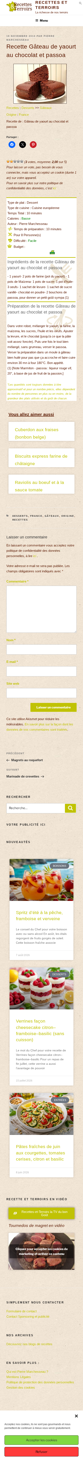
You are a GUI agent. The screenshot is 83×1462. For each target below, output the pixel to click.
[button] (76, 1416)
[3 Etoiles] (15, 161)
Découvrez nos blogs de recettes (29, 1344)
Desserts (27, 108)
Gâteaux (46, 108)
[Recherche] (70, 808)
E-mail (12, 661)
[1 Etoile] (8, 161)
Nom (11, 640)
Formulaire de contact (21, 1311)
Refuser (41, 1452)
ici (54, 188)
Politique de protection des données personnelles (40, 1382)
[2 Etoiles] (11, 161)
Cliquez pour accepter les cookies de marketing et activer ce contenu (42, 1251)
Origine (11, 114)
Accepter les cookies (41, 1440)
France (24, 114)
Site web (12, 683)
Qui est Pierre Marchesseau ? (27, 1371)
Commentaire (17, 581)
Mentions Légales (18, 1377)
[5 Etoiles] (21, 161)
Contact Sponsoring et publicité (27, 1316)
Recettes (12, 108)
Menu (44, 20)
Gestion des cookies (20, 1387)
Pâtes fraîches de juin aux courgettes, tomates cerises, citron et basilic (40, 1152)
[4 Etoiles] (18, 161)
